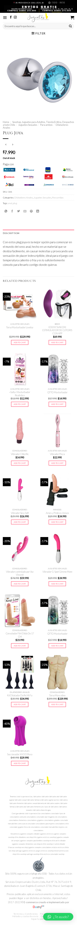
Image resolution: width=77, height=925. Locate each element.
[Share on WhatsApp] (6, 211)
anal (10, 203)
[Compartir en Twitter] (18, 211)
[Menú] (5, 17)
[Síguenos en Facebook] (10, 17)
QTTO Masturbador (57, 392)
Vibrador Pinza (57, 454)
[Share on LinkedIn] (38, 211)
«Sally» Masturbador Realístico (19, 394)
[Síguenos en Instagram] (15, 17)
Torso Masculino (57, 695)
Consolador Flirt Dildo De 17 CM (20, 635)
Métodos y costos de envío (25, 916)
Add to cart (20, 342)
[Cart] (72, 17)
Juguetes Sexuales (27, 124)
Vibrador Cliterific (20, 454)
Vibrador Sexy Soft (20, 512)
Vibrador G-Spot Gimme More (57, 571)
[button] (58, 916)
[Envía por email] (25, 211)
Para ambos (46, 124)
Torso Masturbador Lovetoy (19, 327)
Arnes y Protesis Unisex (57, 512)
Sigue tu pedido (39, 919)
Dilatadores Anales (23, 197)
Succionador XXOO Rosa (19, 754)
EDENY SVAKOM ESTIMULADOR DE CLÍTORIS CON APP (57, 330)
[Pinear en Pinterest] (31, 211)
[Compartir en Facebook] (12, 211)
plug (15, 203)
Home (6, 121)
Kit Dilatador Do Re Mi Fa (19, 695)
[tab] (38, 233)
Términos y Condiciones (25, 914)
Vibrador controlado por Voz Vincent (20, 573)
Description (11, 233)
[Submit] (70, 26)
